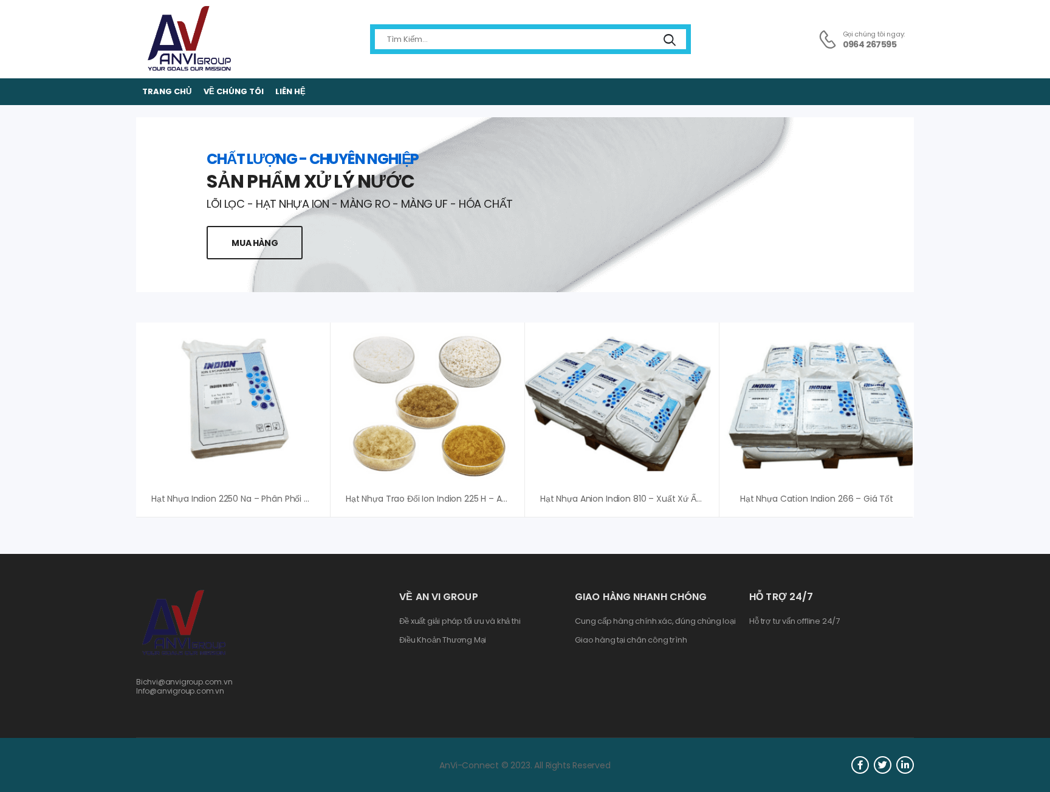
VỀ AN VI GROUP (438, 597)
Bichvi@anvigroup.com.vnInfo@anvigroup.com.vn (184, 686)
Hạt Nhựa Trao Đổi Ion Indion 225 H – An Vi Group (445, 499)
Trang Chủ (166, 91)
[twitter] (882, 765)
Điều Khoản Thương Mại (442, 640)
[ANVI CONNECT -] (188, 39)
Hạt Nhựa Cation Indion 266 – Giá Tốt (816, 499)
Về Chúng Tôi (234, 91)
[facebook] (860, 765)
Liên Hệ (290, 91)
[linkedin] (905, 765)
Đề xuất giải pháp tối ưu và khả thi (459, 621)
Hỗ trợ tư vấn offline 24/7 (794, 621)
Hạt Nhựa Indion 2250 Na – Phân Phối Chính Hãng (252, 499)
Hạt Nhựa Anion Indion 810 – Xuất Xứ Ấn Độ (627, 499)
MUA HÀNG (255, 243)
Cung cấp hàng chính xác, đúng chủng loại (655, 621)
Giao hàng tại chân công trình (631, 640)
